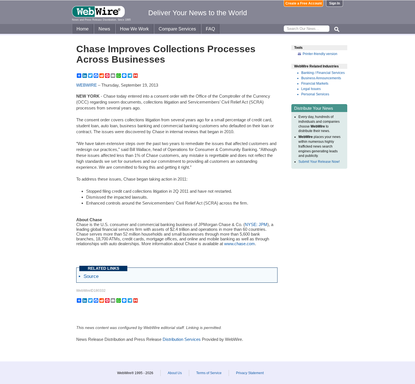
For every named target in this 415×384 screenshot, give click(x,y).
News (104, 29)
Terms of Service (209, 373)
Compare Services (177, 29)
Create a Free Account (303, 3)
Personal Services (315, 94)
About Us (175, 373)
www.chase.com (239, 243)
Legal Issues (311, 89)
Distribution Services (182, 339)
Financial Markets (314, 83)
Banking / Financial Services (323, 73)
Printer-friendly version (320, 54)
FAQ (210, 29)
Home (83, 29)
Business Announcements (321, 78)
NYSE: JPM (256, 224)
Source (91, 276)
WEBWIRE (86, 85)
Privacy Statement (250, 373)
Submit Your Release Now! (319, 162)
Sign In (334, 3)
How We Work (134, 29)
